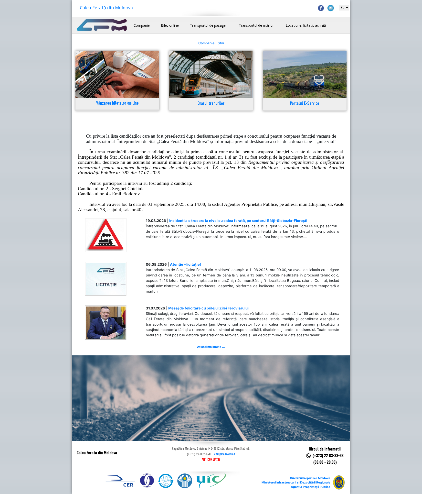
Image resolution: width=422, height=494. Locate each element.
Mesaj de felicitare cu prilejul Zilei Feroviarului (208, 308)
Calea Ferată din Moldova (106, 8)
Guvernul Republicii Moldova (310, 478)
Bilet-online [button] (170, 25)
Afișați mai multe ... (211, 347)
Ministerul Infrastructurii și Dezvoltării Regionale (296, 482)
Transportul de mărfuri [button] (256, 25)
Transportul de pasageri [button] (209, 25)
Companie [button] (142, 25)
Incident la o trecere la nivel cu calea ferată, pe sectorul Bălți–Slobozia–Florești (238, 221)
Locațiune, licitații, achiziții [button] (306, 25)
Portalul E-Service (304, 104)
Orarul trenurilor (211, 104)
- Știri (211, 43)
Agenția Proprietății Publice (310, 487)
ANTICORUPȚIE (211, 459)
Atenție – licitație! (185, 264)
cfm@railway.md (224, 454)
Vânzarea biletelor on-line (117, 103)
